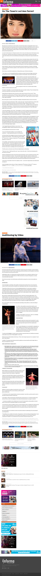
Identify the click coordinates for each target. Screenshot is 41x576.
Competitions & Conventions (8, 505)
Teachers (4, 515)
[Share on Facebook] (9, 40)
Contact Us (17, 573)
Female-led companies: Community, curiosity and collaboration (31, 439)
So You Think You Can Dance (33, 172)
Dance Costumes (5, 513)
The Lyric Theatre (5, 173)
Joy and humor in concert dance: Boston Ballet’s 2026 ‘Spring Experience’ (20, 189)
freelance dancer (21, 422)
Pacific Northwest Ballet (19, 423)
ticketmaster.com (9, 165)
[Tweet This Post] (14, 40)
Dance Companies (6, 518)
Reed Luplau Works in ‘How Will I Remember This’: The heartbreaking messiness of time (7, 189)
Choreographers (5, 517)
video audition (33, 423)
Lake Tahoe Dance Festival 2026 (32, 188)
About (13, 573)
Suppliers (4, 511)
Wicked (10, 173)
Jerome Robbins (5, 172)
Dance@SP (10, 422)
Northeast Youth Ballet (9, 423)
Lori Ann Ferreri (17, 172)
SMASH (27, 172)
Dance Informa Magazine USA (6, 573)
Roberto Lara (27, 423)
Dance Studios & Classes (7, 507)
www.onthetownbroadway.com (19, 165)
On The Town (22, 172)
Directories (26, 573)
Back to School (5, 509)
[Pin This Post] (20, 40)
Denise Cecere (15, 422)
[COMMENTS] (32, 40)
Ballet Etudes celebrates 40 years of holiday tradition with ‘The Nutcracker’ (20, 439)
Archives (21, 573)
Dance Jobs (4, 520)
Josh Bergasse (11, 172)
